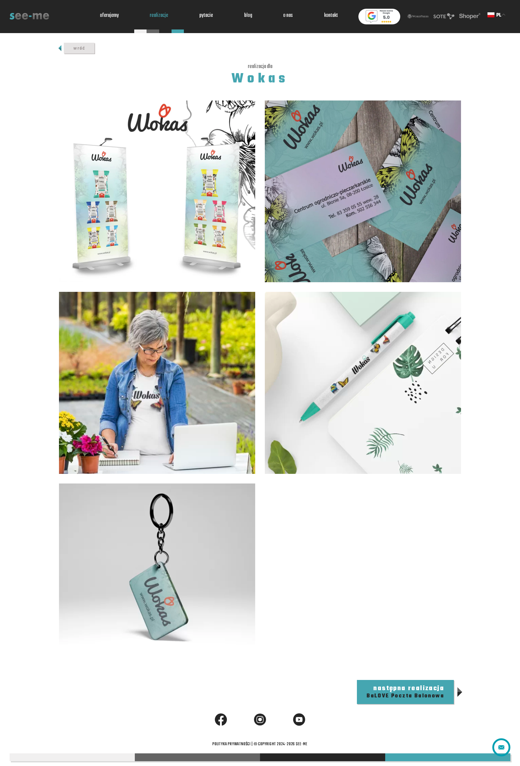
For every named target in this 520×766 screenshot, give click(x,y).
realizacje (159, 16)
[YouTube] (299, 720)
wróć (79, 48)
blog (248, 16)
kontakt (331, 16)
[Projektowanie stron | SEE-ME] (29, 16)
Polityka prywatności (231, 744)
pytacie (206, 16)
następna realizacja (405, 691)
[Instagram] (260, 720)
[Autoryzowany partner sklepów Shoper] (469, 16)
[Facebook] (221, 720)
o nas (288, 16)
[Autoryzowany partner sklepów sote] (443, 16)
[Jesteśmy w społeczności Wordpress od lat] (418, 16)
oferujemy (109, 16)
